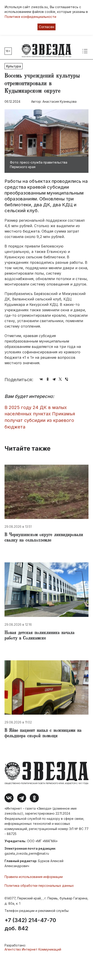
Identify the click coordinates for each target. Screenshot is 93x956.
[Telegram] (54, 379)
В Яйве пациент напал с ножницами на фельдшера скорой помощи (43, 733)
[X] (60, 379)
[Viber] (66, 379)
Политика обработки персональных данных (39, 885)
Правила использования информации (34, 877)
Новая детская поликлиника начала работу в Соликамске (39, 635)
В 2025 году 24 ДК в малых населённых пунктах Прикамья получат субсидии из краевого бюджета (40, 417)
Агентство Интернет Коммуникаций (33, 949)
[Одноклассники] (47, 379)
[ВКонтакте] (41, 379)
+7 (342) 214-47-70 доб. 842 (30, 924)
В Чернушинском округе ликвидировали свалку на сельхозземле (44, 538)
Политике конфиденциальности (30, 16)
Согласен (46, 27)
